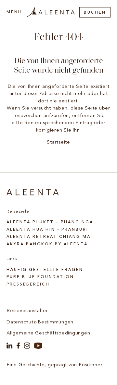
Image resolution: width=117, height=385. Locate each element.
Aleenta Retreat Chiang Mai (49, 237)
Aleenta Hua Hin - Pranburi (47, 230)
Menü (14, 12)
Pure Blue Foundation (40, 277)
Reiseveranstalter (27, 311)
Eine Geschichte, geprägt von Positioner (54, 365)
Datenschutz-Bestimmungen (39, 322)
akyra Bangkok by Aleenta (47, 244)
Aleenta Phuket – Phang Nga (49, 222)
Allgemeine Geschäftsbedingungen (48, 333)
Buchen (95, 13)
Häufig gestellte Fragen (44, 270)
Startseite (58, 142)
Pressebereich (28, 284)
